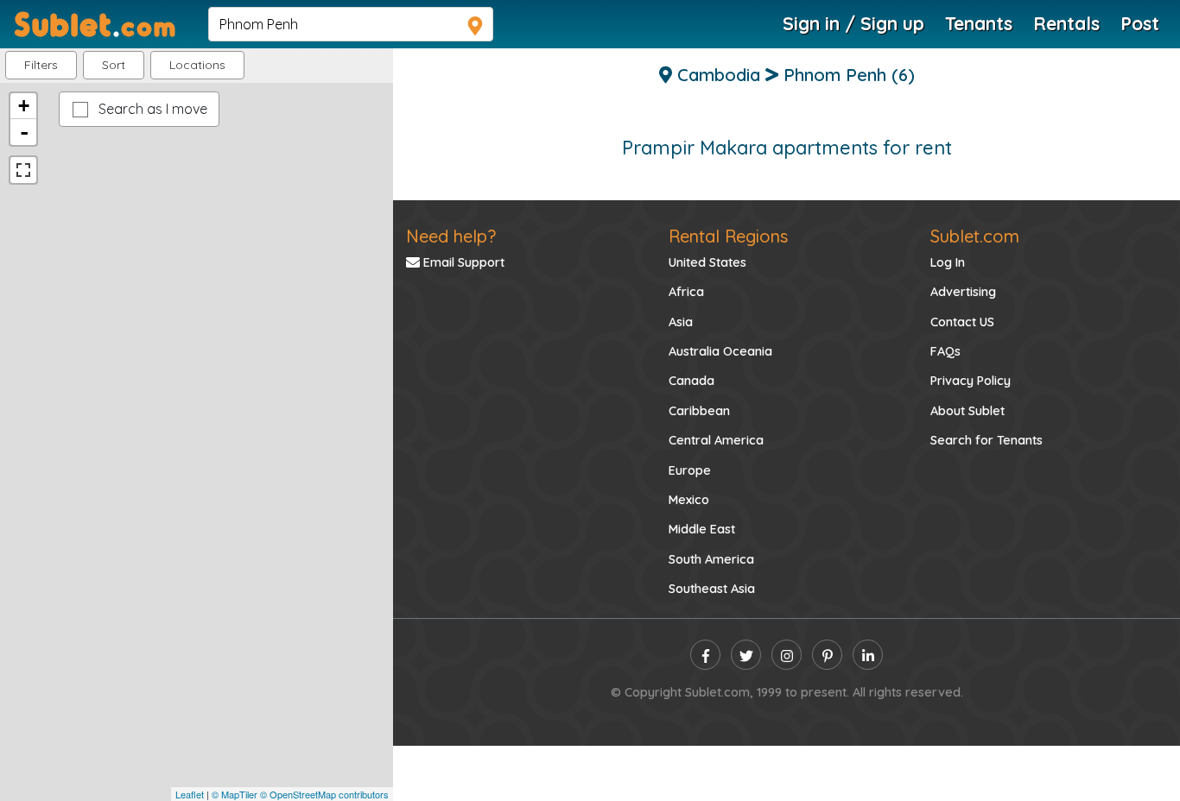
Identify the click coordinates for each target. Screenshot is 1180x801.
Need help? (451, 236)
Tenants (978, 23)
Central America (716, 440)
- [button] (24, 132)
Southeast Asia (712, 588)
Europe (690, 470)
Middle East (702, 529)
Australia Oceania (720, 351)
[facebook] (705, 655)
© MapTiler (234, 794)
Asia (681, 322)
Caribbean (699, 411)
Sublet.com (974, 236)
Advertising (963, 292)
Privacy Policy (970, 380)
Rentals (1066, 23)
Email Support (462, 262)
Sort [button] (113, 65)
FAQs (945, 351)
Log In (947, 262)
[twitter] (746, 655)
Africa (686, 292)
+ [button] (23, 106)
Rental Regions (728, 236)
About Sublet (967, 411)
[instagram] (786, 655)
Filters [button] (41, 65)
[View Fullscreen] (23, 170)
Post (1139, 23)
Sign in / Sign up (853, 23)
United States (707, 262)
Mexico (689, 500)
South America (711, 559)
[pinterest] (827, 655)
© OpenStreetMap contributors (324, 794)
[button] (197, 65)
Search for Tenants (986, 440)
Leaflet (189, 794)
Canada (691, 380)
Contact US (962, 322)
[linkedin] (868, 655)
